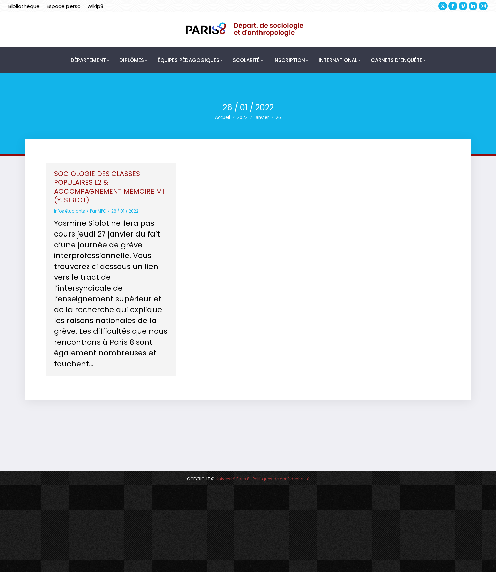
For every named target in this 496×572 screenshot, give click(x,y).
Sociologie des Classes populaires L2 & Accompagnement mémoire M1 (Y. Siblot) (109, 187)
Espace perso (64, 6)
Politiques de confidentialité (281, 479)
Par (98, 211)
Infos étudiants (69, 211)
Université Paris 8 (233, 479)
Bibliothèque (24, 6)
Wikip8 (95, 6)
